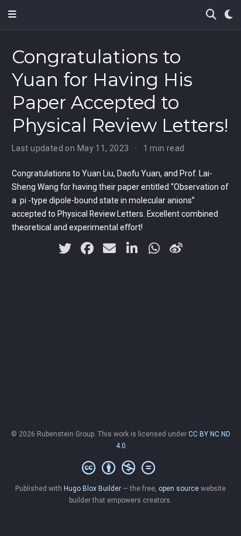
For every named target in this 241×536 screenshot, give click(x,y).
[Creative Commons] (121, 468)
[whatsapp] (154, 248)
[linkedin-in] (131, 248)
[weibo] (176, 248)
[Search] (211, 15)
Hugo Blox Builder (92, 488)
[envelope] (109, 248)
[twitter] (65, 248)
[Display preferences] (229, 15)
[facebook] (87, 248)
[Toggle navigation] (12, 15)
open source (179, 488)
